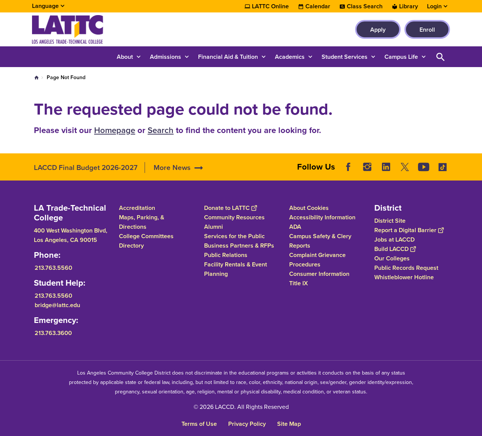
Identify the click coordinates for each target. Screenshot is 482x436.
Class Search (365, 6)
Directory (131, 245)
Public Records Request (406, 267)
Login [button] (434, 6)
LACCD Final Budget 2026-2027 (85, 167)
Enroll (427, 29)
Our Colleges (392, 258)
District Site (390, 220)
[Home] (113, 29)
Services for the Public (234, 236)
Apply (378, 29)
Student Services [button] (345, 56)
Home (36, 77)
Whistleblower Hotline (404, 277)
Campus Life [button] (401, 56)
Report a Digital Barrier (405, 230)
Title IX (298, 283)
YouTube (423, 167)
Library (408, 6)
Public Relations (225, 255)
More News (172, 167)
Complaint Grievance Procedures (317, 260)
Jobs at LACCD (394, 239)
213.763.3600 (53, 333)
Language (45, 6)
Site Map (289, 423)
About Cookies (309, 207)
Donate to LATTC (227, 207)
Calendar (317, 6)
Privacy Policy (247, 423)
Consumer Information (319, 273)
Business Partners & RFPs (239, 245)
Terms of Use (199, 423)
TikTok (442, 167)
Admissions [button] (165, 56)
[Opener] (474, 173)
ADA (295, 226)
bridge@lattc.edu (57, 305)
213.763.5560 (53, 267)
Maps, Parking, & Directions (141, 222)
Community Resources (234, 217)
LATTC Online (270, 6)
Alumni (213, 226)
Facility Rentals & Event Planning (235, 269)
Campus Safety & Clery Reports (320, 241)
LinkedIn (386, 167)
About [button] (125, 56)
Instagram (367, 167)
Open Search (440, 56)
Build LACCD (391, 249)
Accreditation (137, 207)
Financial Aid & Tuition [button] (228, 56)
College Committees (146, 236)
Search (161, 130)
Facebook (348, 167)
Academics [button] (290, 56)
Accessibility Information (322, 217)
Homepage (114, 130)
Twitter (404, 167)
